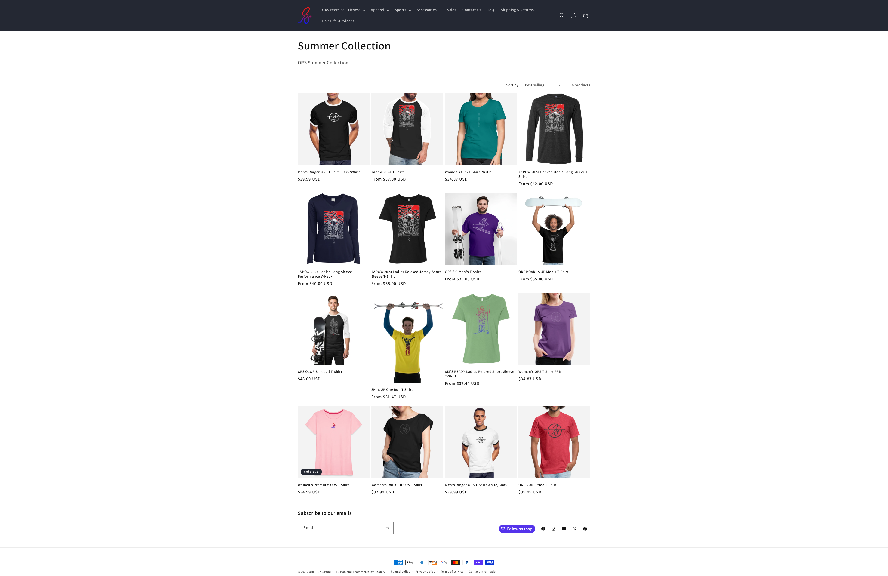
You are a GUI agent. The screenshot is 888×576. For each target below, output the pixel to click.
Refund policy (400, 571)
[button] (343, 10)
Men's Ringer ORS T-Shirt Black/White (329, 171)
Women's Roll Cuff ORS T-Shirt (396, 484)
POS (343, 572)
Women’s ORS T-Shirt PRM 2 (468, 171)
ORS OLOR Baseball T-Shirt (320, 371)
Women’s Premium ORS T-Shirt (323, 484)
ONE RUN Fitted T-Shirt (537, 484)
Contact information (483, 571)
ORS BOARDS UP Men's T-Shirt (543, 271)
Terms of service (452, 571)
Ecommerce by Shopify (369, 572)
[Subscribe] (387, 528)
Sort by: (513, 85)
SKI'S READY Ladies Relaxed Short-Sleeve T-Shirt (479, 373)
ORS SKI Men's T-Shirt (463, 271)
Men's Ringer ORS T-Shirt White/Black (476, 484)
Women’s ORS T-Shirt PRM (540, 371)
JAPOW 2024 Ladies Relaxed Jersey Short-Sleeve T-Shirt (406, 274)
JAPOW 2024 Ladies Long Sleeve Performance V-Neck (325, 274)
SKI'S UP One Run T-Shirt (392, 389)
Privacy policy (425, 571)
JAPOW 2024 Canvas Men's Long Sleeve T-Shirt (553, 174)
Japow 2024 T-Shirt (387, 171)
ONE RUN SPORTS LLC (324, 572)
